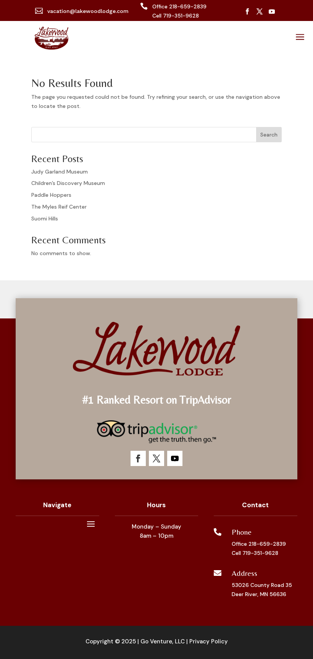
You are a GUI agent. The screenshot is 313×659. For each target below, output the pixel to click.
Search (269, 134)
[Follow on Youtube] (272, 11)
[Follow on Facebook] (247, 11)
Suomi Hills (44, 218)
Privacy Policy (208, 641)
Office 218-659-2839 (259, 543)
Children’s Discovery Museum (68, 183)
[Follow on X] (259, 11)
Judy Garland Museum (59, 171)
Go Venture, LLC (162, 641)
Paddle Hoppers (51, 194)
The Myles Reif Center (59, 206)
